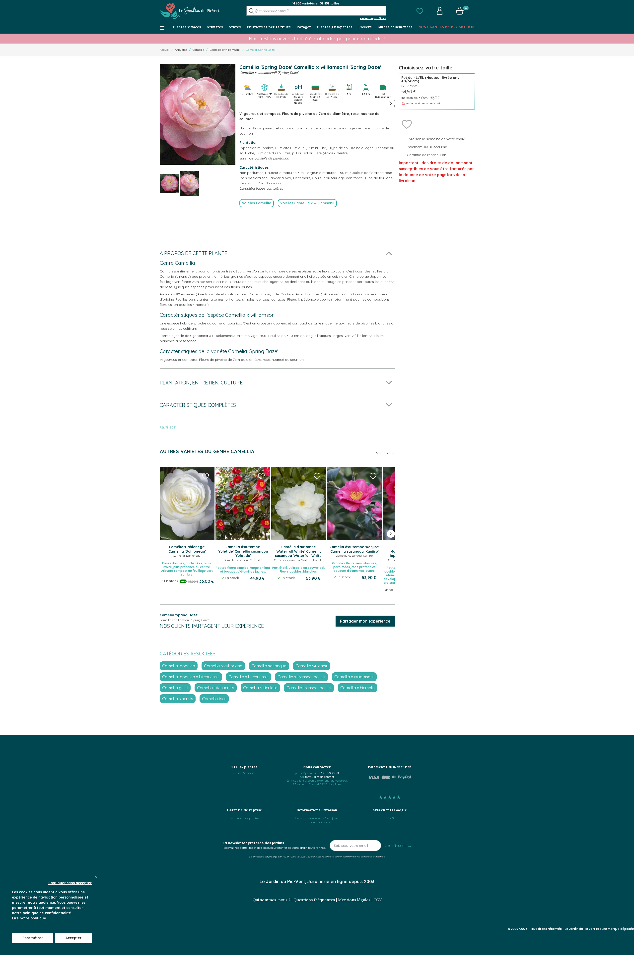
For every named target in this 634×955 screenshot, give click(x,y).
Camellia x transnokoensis (301, 676)
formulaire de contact (319, 777)
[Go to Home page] (189, 11)
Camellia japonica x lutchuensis (190, 676)
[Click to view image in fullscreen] (197, 114)
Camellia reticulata (260, 687)
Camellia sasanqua (268, 665)
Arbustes (181, 50)
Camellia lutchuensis (215, 687)
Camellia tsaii (214, 698)
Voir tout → (385, 453)
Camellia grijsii (175, 687)
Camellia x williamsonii (225, 50)
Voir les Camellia (256, 203)
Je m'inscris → (398, 845)
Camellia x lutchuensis (248, 676)
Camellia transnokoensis (308, 687)
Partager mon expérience (365, 621)
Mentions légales (354, 899)
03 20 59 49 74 (328, 773)
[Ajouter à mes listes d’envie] (407, 124)
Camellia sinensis (177, 698)
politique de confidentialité (339, 856)
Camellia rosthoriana (223, 665)
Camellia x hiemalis (357, 687)
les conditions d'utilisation (371, 856)
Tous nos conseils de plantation (264, 158)
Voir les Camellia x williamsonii (307, 203)
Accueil (164, 50)
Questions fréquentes (314, 899)
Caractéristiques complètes (261, 188)
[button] (420, 11)
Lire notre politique (29, 918)
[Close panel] (96, 877)
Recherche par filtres (373, 18)
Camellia (198, 50)
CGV (377, 899)
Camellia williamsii (311, 665)
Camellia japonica (178, 665)
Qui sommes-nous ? (271, 899)
